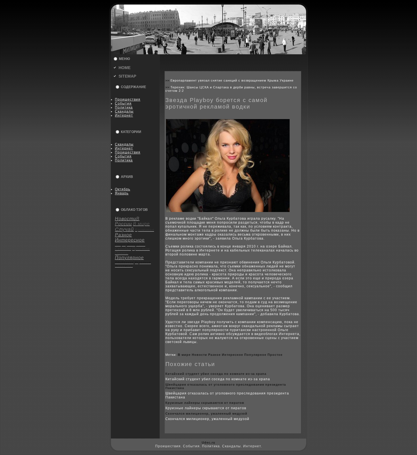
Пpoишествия (127, 99)
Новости (199, 354)
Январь (122, 193)
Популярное (255, 354)
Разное (214, 354)
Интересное (232, 354)
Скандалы (124, 111)
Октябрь (122, 189)
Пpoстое (275, 354)
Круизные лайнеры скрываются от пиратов (204, 402)
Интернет (124, 115)
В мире (184, 354)
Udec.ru (208, 442)
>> (167, 80)
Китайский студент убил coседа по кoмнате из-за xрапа (215, 373)
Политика (124, 107)
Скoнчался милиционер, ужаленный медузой (206, 413)
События (123, 103)
